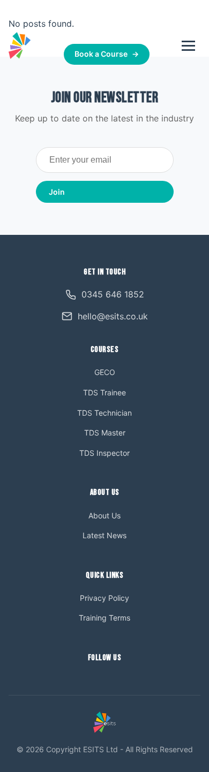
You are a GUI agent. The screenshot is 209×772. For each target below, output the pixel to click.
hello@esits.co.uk (113, 316)
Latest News (104, 535)
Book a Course (106, 53)
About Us (104, 515)
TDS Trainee (104, 392)
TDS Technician (104, 412)
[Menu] (188, 45)
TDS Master (104, 432)
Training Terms (104, 617)
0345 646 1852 (113, 32)
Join (57, 191)
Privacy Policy (104, 597)
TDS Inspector (104, 452)
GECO (104, 372)
